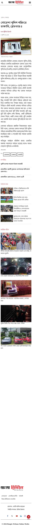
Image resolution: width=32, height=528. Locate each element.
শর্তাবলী (21, 496)
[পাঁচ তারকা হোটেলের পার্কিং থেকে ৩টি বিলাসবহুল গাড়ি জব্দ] (16, 339)
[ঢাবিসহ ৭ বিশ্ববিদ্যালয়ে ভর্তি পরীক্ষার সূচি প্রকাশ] (16, 191)
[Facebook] (7, 516)
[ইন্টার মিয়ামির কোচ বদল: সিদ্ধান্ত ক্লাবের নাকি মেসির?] (16, 200)
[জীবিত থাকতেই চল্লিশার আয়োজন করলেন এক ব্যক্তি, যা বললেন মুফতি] (16, 244)
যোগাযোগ (4, 496)
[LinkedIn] (21, 516)
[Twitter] (12, 516)
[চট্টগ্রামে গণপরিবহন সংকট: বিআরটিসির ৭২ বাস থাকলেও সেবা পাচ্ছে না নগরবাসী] (16, 209)
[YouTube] (17, 516)
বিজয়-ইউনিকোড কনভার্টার (8, 499)
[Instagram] (25, 516)
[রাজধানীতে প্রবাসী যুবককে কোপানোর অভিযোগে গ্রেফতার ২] (16, 171)
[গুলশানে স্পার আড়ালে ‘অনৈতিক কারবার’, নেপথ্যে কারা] (16, 292)
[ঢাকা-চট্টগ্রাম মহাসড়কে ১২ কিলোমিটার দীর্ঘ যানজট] (16, 268)
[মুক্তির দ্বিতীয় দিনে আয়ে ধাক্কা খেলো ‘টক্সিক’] (16, 315)
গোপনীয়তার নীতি (13, 496)
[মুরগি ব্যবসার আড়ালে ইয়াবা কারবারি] (16, 165)
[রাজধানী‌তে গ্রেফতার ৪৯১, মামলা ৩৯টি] (16, 178)
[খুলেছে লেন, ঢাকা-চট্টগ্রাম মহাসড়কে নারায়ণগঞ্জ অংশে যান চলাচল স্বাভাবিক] (16, 219)
